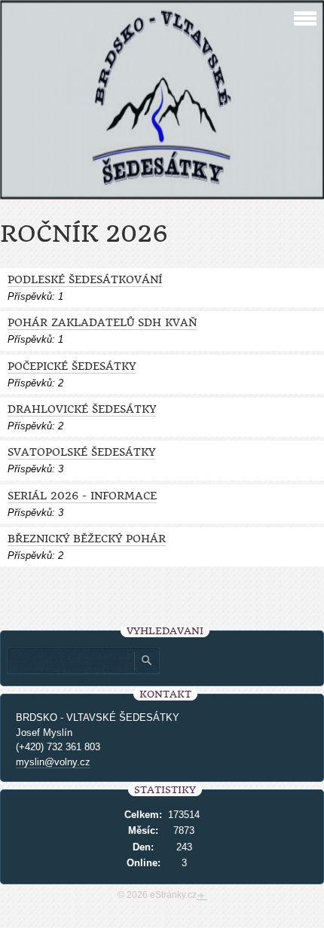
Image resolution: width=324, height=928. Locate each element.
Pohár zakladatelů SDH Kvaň (102, 322)
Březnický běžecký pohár (87, 539)
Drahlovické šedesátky (82, 409)
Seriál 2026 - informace (82, 496)
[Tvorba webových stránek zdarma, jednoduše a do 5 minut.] (202, 896)
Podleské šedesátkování (85, 279)
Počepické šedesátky (72, 366)
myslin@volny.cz (53, 762)
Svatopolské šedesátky (81, 452)
